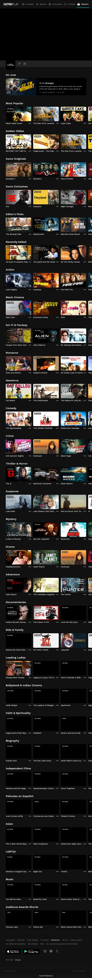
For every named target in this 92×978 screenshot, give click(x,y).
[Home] (11, 4)
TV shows (71, 4)
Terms (65, 940)
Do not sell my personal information (62, 944)
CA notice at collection (16, 944)
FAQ (42, 944)
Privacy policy (76, 940)
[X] (57, 951)
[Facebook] (51, 951)
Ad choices (33, 944)
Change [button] (18, 960)
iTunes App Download (13, 952)
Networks (84, 4)
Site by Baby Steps (79, 971)
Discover (43, 4)
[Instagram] (45, 951)
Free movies (57, 4)
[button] (46, 86)
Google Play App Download (31, 952)
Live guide (30, 4)
